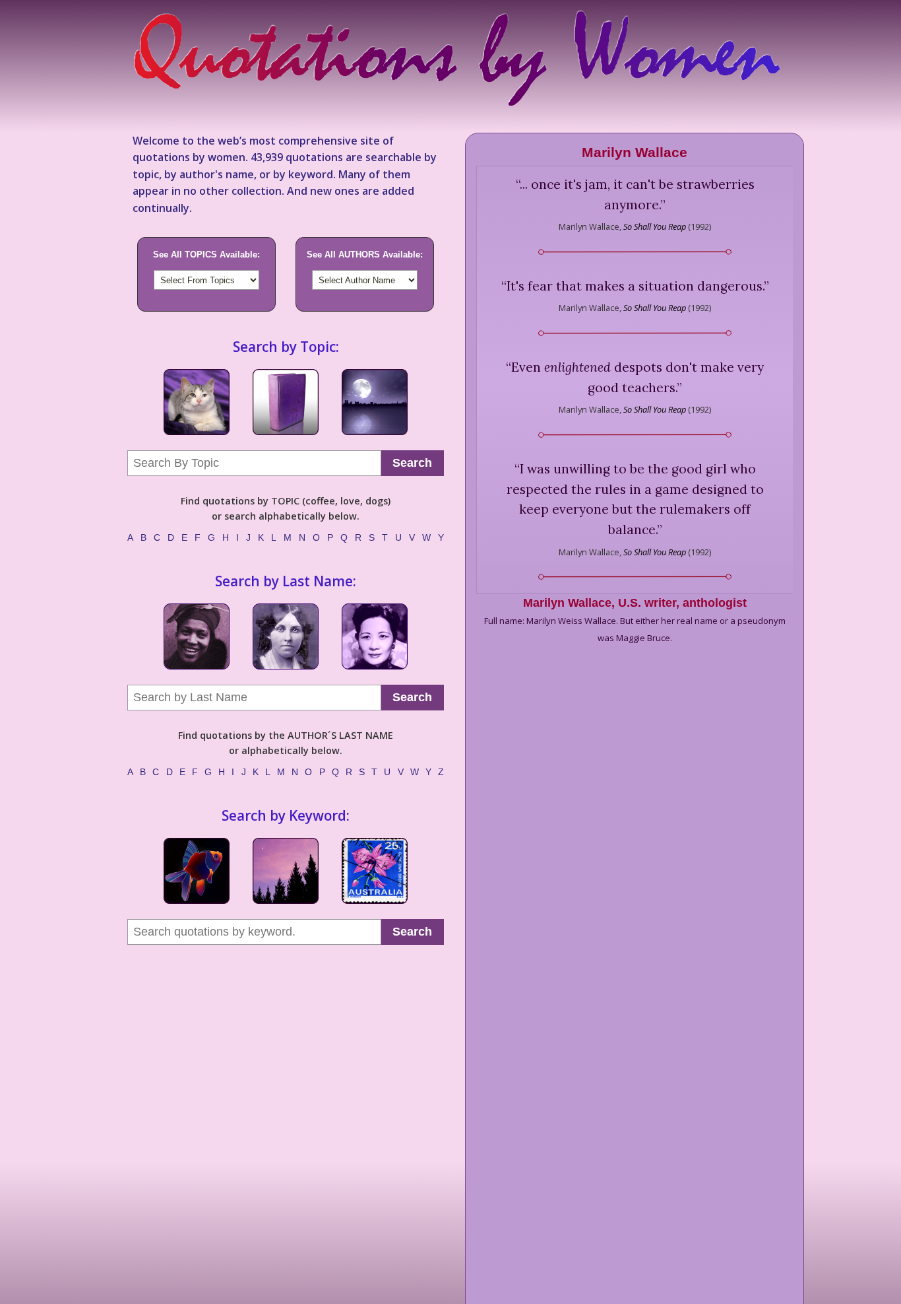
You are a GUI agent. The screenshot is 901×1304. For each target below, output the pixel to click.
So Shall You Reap (654, 226)
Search (412, 462)
